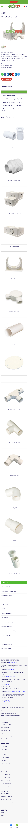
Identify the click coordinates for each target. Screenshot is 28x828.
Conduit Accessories (6, 626)
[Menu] (2, 6)
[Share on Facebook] (5, 74)
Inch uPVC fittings (5, 780)
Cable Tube (4, 769)
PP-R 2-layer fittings (6, 635)
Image (2, 812)
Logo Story (3, 733)
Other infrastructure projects (8, 802)
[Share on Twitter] (8, 74)
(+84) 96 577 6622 (10, 676)
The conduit (4, 760)
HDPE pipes (4, 609)
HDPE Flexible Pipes (6, 766)
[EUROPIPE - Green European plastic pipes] (14, 6)
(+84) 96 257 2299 (13, 662)
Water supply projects (6, 796)
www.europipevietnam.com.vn (12, 715)
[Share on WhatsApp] (2, 74)
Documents (4, 818)
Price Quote (7, 79)
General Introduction (6, 724)
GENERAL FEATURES (8, 91)
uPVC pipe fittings (6, 648)
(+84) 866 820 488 (5, 701)
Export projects (5, 804)
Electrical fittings (5, 786)
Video (2, 815)
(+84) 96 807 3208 (20, 691)
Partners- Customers (6, 738)
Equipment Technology (6, 735)
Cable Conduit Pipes (6, 613)
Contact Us (14, 1)
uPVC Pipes (4, 617)
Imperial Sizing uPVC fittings (9, 631)
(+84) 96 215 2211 (10, 669)
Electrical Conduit (6, 586)
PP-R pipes (4, 604)
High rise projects (5, 793)
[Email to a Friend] (10, 74)
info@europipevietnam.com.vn (11, 713)
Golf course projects (6, 799)
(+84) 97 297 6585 (10, 684)
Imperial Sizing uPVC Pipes (8, 591)
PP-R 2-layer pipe (6, 600)
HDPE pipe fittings (6, 644)
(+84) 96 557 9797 (10, 700)
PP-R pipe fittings (6, 639)
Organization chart (5, 730)
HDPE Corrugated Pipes (7, 622)
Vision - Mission (5, 727)
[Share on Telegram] (18, 74)
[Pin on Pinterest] (13, 74)
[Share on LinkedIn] (16, 74)
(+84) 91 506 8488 (10, 691)
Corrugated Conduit (6, 595)
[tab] (14, 91)
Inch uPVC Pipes (5, 754)
